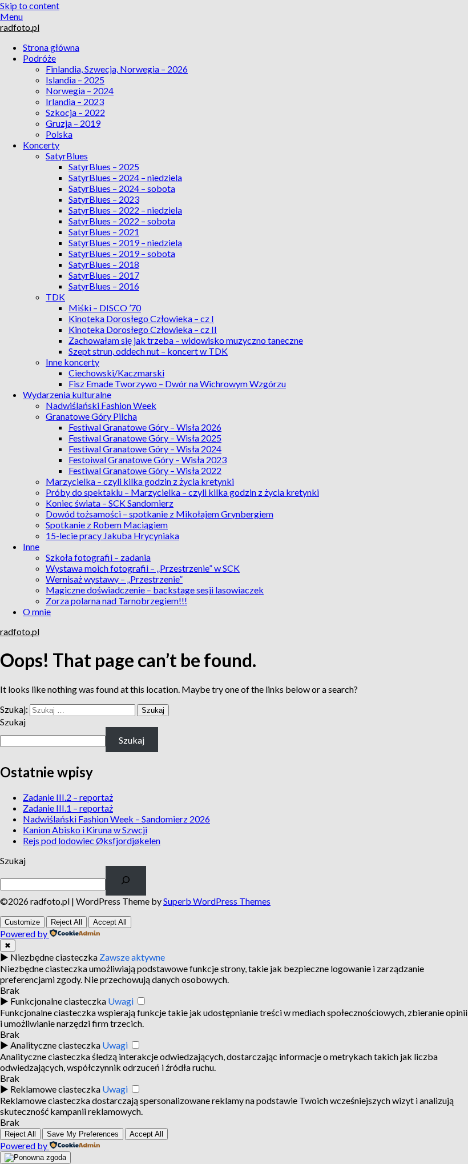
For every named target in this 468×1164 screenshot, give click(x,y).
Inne (31, 546)
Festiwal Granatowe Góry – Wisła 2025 (144, 437)
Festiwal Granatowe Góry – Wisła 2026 (144, 427)
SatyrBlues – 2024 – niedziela (125, 177)
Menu (11, 16)
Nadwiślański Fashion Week (101, 405)
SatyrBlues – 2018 (103, 264)
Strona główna (51, 47)
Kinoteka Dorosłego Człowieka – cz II (142, 329)
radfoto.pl (19, 27)
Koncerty (41, 144)
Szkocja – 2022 (75, 112)
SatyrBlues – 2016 (103, 285)
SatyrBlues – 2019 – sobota (121, 253)
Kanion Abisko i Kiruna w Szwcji (85, 829)
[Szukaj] (126, 881)
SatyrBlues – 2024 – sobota (121, 188)
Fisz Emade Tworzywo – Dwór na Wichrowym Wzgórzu (177, 383)
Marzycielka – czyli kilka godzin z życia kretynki (140, 481)
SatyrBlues (67, 155)
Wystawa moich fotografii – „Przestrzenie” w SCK (143, 568)
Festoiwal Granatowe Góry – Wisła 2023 (147, 459)
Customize (22, 922)
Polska (59, 134)
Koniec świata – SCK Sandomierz (110, 502)
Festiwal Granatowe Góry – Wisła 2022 (144, 470)
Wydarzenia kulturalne (67, 394)
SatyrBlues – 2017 (103, 275)
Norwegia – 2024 (80, 90)
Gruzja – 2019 (73, 123)
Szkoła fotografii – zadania (98, 557)
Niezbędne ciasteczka (54, 957)
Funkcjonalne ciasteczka (58, 1001)
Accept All (110, 922)
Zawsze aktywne (132, 957)
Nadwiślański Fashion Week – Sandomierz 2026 (116, 818)
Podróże (39, 58)
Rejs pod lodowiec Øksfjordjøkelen (91, 840)
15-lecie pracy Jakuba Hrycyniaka (112, 535)
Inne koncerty (72, 361)
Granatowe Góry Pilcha (91, 416)
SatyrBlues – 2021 (103, 231)
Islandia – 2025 (75, 79)
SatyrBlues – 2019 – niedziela (125, 242)
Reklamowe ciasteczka (55, 1088)
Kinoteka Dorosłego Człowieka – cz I (141, 318)
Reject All (66, 922)
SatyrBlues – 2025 (103, 166)
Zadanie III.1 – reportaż (68, 807)
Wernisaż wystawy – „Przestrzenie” (114, 578)
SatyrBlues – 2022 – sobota (121, 220)
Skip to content (29, 5)
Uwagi (121, 1001)
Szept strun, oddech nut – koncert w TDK (148, 351)
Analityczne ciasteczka (55, 1044)
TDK (55, 296)
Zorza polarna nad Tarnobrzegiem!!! (116, 600)
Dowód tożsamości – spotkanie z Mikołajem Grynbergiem (159, 513)
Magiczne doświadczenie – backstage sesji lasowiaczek (155, 589)
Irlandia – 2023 (75, 101)
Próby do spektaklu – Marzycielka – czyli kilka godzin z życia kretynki (182, 492)
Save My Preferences (83, 1134)
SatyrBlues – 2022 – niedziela (125, 209)
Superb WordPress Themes (217, 901)
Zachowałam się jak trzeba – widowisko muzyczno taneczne (185, 340)
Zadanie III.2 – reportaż (68, 797)
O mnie (37, 611)
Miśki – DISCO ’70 (104, 307)
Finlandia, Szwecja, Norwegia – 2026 (117, 68)
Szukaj (13, 721)
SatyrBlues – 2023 (103, 199)
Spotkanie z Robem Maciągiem (107, 524)
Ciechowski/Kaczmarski (116, 372)
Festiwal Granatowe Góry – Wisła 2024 (144, 448)
